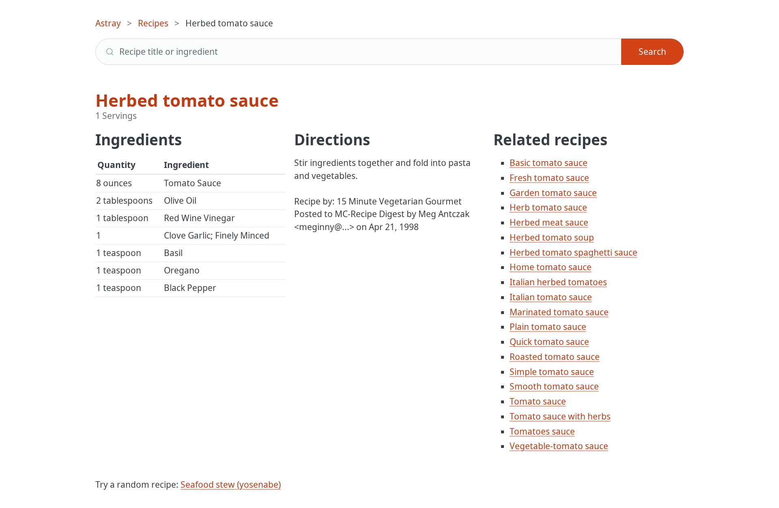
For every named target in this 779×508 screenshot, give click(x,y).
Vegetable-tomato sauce (559, 446)
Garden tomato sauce (553, 192)
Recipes (153, 23)
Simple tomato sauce (552, 371)
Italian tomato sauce (551, 297)
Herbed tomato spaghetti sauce (573, 252)
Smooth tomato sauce (554, 386)
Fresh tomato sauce (549, 177)
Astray (108, 23)
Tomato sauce (538, 401)
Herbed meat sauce (549, 222)
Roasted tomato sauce (555, 356)
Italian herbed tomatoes (558, 282)
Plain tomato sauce (548, 326)
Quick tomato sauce (549, 341)
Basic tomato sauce (548, 162)
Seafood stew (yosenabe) (231, 484)
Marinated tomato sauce (559, 312)
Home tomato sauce (551, 267)
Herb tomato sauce (548, 207)
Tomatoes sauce (542, 431)
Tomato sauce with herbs (560, 416)
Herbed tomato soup (552, 237)
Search (652, 51)
